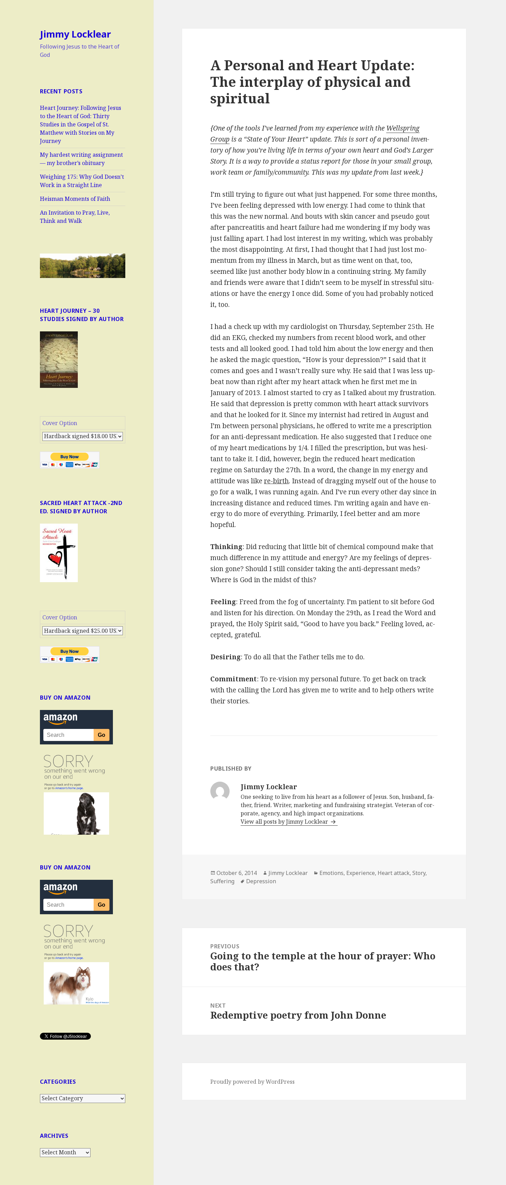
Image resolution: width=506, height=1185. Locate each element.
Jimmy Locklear (75, 34)
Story (418, 873)
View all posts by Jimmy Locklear (285, 821)
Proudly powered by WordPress (252, 1081)
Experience (360, 873)
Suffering (222, 881)
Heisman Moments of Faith (75, 199)
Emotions (331, 873)
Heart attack (394, 873)
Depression (261, 881)
